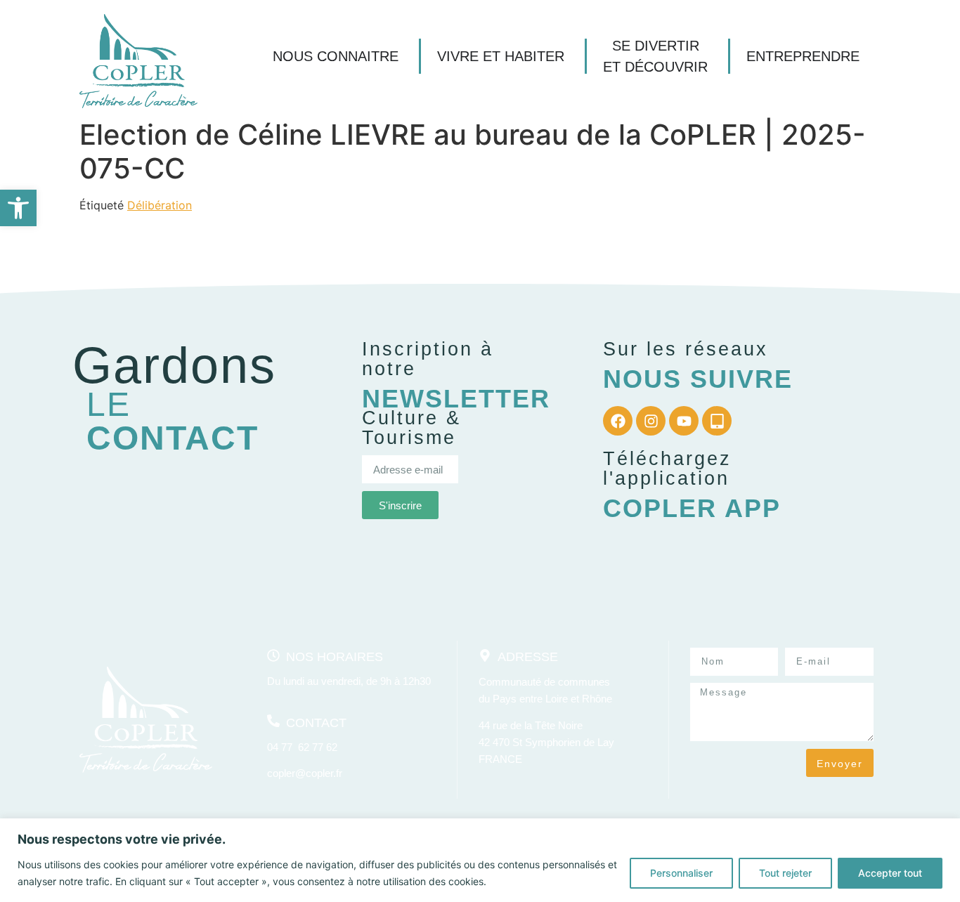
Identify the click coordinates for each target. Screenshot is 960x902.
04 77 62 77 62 (302, 747)
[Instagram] (651, 421)
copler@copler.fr (304, 773)
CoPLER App (692, 508)
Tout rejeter (785, 873)
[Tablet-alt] (717, 421)
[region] (480, 860)
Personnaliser (681, 873)
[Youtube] (684, 421)
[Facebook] (618, 421)
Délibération (159, 205)
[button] (18, 208)
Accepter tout (890, 873)
